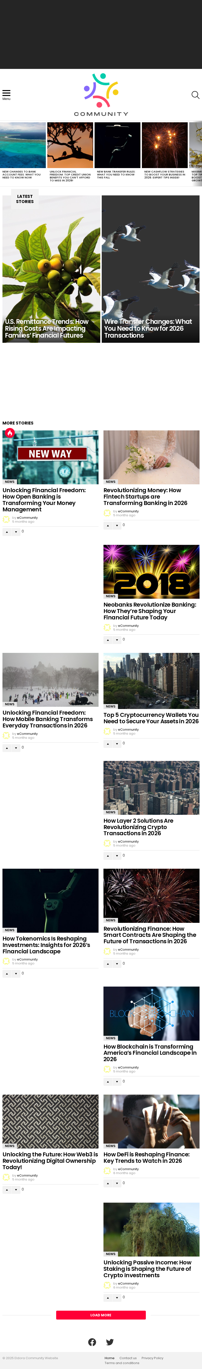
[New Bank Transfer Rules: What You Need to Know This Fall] (117, 145)
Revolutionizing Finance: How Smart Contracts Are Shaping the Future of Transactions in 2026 (149, 935)
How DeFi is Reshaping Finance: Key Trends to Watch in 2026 (146, 1157)
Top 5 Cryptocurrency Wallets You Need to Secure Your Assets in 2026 (151, 718)
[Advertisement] (101, 34)
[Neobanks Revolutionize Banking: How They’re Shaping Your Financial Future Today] (151, 572)
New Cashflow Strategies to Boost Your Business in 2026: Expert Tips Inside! (164, 174)
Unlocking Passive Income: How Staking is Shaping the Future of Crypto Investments (147, 1269)
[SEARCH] (196, 95)
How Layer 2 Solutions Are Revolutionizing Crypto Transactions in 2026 (138, 827)
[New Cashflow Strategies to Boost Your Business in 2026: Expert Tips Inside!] (165, 145)
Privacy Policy (152, 1358)
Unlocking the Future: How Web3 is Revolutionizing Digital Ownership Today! (50, 1160)
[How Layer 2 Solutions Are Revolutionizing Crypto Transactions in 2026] (151, 788)
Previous (2, 153)
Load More (100, 1315)
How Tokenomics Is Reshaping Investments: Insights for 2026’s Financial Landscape (46, 945)
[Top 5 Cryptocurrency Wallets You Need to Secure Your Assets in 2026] (151, 681)
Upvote (6, 532)
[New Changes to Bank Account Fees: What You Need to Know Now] (23, 145)
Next (199, 153)
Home (110, 1358)
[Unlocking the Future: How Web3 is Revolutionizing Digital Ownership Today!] (50, 1122)
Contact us (128, 1358)
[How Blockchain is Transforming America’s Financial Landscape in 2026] (151, 1013)
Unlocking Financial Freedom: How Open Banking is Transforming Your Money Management (44, 499)
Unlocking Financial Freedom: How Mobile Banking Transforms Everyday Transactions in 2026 (47, 719)
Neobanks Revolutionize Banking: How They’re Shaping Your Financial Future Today (149, 611)
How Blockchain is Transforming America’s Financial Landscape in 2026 (150, 1053)
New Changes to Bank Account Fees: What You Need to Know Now (21, 174)
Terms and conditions (122, 1363)
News (10, 481)
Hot (10, 433)
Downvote (16, 532)
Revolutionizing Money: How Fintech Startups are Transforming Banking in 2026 (145, 496)
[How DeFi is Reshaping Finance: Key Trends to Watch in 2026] (151, 1122)
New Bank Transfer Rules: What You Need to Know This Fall (116, 174)
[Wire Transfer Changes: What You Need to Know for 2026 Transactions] (151, 269)
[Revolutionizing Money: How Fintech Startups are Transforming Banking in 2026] (151, 457)
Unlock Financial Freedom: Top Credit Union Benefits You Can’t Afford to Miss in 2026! (70, 176)
